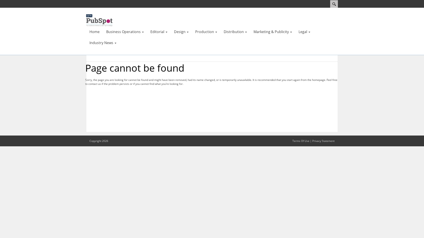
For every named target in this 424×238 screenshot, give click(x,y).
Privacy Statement (323, 141)
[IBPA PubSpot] (99, 20)
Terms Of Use (300, 141)
